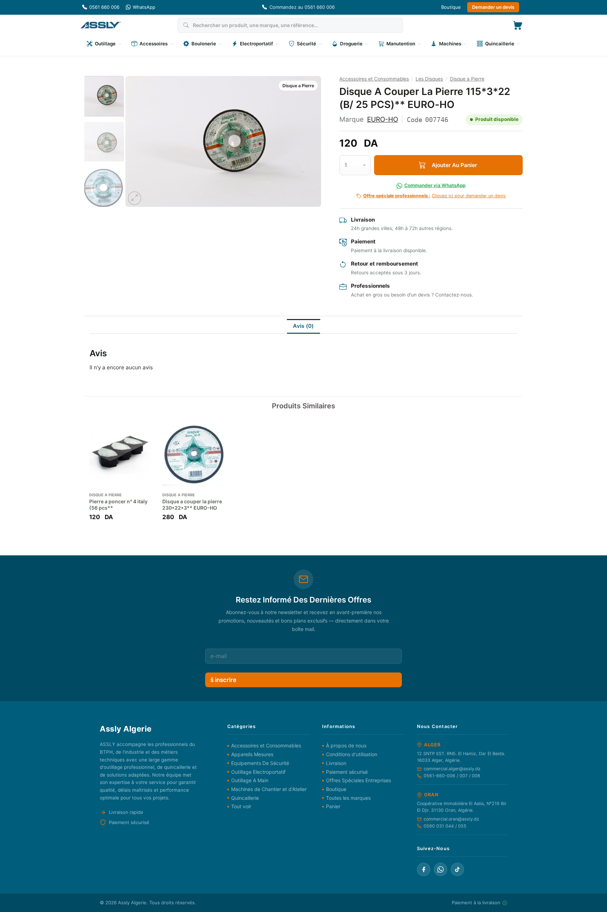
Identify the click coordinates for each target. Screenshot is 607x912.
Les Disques (429, 79)
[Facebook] (423, 869)
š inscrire (223, 679)
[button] (518, 25)
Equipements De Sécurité (260, 763)
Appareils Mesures (252, 754)
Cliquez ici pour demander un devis (434, 195)
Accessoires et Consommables (374, 79)
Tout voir (241, 806)
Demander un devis (493, 7)
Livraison (336, 763)
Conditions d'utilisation (351, 754)
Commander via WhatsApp (434, 185)
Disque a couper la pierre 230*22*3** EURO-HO (192, 504)
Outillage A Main (249, 780)
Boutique (451, 7)
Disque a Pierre (298, 85)
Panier (333, 806)
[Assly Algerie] (100, 25)
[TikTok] (457, 869)
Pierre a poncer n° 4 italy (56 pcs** (118, 504)
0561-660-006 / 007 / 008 (452, 775)
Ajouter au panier (454, 165)
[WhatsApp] (440, 869)
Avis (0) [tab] (303, 326)
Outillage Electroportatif (258, 772)
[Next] (308, 141)
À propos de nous (346, 745)
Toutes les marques (348, 798)
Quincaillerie (245, 798)
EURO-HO (382, 119)
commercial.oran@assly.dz (451, 819)
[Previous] (138, 141)
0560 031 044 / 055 (445, 826)
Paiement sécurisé (347, 772)
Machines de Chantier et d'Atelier (269, 789)
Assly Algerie (132, 902)
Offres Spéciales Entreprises (358, 780)
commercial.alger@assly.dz (452, 768)
